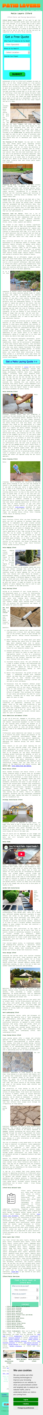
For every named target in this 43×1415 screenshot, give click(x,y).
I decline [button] (26, 1404)
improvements (7, 1334)
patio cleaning (27, 1205)
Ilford (26, 367)
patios (5, 89)
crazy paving (18, 1103)
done (33, 27)
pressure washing (14, 1337)
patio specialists (33, 1190)
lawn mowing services (31, 1342)
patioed (16, 153)
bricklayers (34, 1336)
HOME (20, 10)
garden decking (13, 1344)
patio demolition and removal (22, 733)
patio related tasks (31, 1227)
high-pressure (19, 507)
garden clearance (16, 1346)
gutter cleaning (14, 1339)
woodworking (18, 1336)
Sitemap (4, 1394)
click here (15, 1271)
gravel (9, 326)
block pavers (33, 1337)
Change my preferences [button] (26, 1408)
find (7, 1240)
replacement (26, 98)
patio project (35, 184)
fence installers (32, 1344)
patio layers (36, 378)
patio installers (34, 1230)
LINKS (24, 10)
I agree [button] (26, 1399)
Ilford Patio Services (11, 1276)
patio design (30, 126)
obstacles (35, 147)
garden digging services (18, 1341)
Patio (4, 367)
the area (19, 152)
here (8, 1368)
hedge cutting (33, 1339)
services (5, 1347)
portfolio (6, 131)
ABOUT (28, 10)
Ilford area (18, 132)
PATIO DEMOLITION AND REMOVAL (21, 766)
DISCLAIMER (38, 10)
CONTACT (32, 10)
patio (4, 109)
